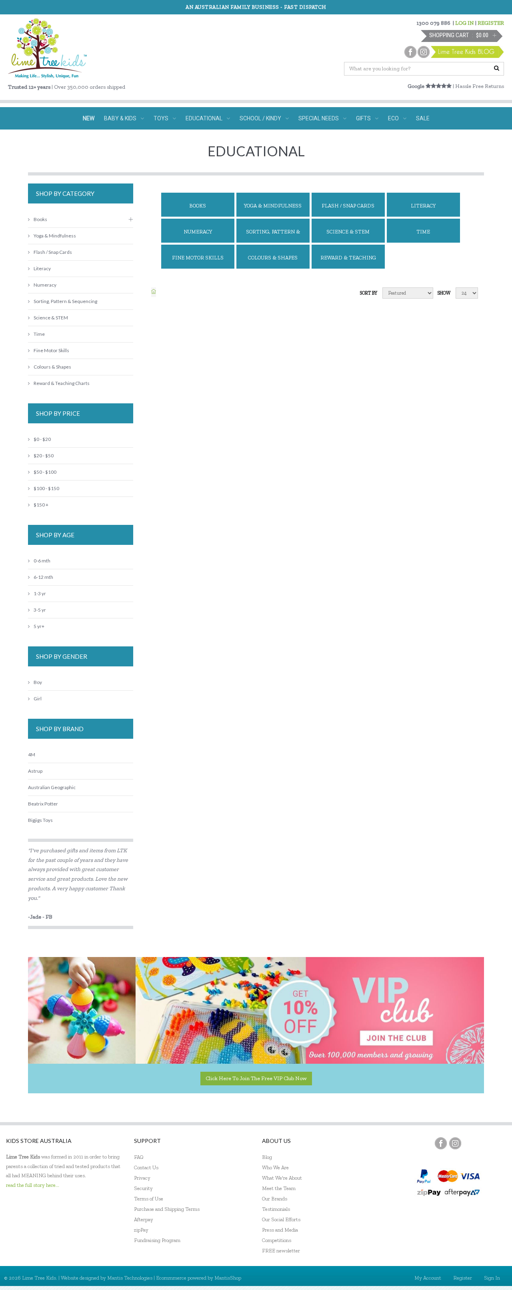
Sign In (492, 1278)
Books (197, 206)
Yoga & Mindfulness (273, 206)
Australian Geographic (52, 787)
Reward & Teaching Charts (348, 262)
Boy (38, 682)
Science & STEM (348, 232)
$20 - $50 (44, 456)
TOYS (161, 118)
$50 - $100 (45, 472)
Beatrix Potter (43, 804)
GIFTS (363, 118)
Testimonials (276, 1209)
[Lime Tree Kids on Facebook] (441, 1143)
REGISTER (491, 23)
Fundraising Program (157, 1240)
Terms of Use (148, 1199)
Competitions (276, 1240)
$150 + (41, 505)
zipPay (141, 1230)
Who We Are (275, 1167)
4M (31, 755)
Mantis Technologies (129, 1278)
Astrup (35, 771)
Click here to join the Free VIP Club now (256, 1078)
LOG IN (464, 23)
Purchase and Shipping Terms (167, 1209)
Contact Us (146, 1167)
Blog (267, 1157)
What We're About (282, 1178)
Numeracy (198, 232)
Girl (38, 699)
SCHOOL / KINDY (260, 118)
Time (423, 232)
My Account (427, 1278)
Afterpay (143, 1219)
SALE (423, 118)
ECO (393, 118)
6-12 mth (43, 577)
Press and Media (280, 1230)
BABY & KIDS (120, 118)
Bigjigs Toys (40, 820)
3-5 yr (40, 610)
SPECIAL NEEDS (318, 118)
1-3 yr (40, 593)
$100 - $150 (46, 488)
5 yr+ (39, 626)
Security (143, 1188)
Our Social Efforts (281, 1219)
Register (462, 1278)
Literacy (423, 206)
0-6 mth (42, 561)
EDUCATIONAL (204, 118)
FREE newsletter (281, 1251)
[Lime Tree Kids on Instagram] (455, 1143)
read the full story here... (32, 1185)
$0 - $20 (42, 439)
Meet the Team (279, 1188)
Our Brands (274, 1199)
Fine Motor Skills (198, 258)
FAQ (139, 1157)
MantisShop (227, 1278)
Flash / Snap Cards (348, 206)
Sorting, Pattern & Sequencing (273, 236)
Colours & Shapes (273, 258)
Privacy (142, 1178)
